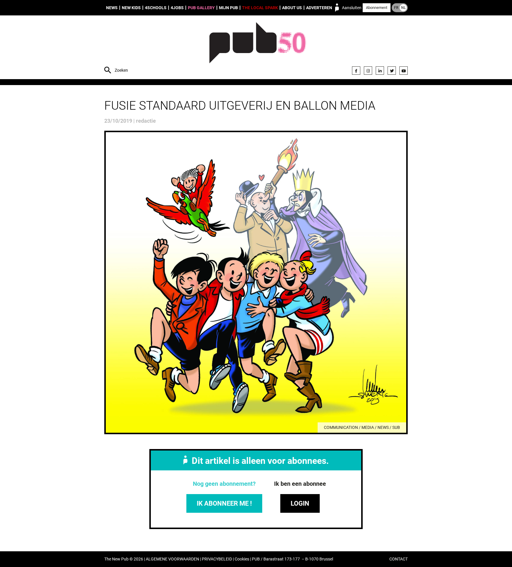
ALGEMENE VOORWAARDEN (172, 559)
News (112, 8)
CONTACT (398, 559)
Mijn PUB (228, 8)
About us (292, 8)
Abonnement (376, 7)
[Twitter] (392, 70)
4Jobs (177, 8)
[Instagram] (368, 70)
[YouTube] (403, 70)
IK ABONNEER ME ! (224, 503)
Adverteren (319, 8)
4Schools (156, 8)
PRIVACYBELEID (217, 559)
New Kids (131, 8)
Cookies (242, 559)
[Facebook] (356, 70)
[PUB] (258, 48)
